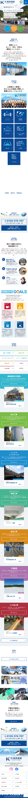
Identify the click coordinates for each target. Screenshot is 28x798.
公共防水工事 (21, 353)
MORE (20, 406)
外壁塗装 (21, 368)
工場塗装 (20, 148)
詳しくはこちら (14, 383)
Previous (2, 19)
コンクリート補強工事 (21, 358)
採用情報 (3, 790)
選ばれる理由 (4, 786)
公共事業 (17, 774)
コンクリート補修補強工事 (20, 134)
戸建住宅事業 (4, 778)
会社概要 (17, 786)
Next (26, 19)
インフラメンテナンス (7, 119)
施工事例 (17, 778)
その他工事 (14, 161)
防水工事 (7, 133)
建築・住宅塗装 (6, 353)
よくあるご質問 (18, 782)
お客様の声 (3, 782)
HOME (2, 774)
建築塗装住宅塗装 (20, 119)
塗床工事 (7, 148)
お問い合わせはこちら (14, 228)
